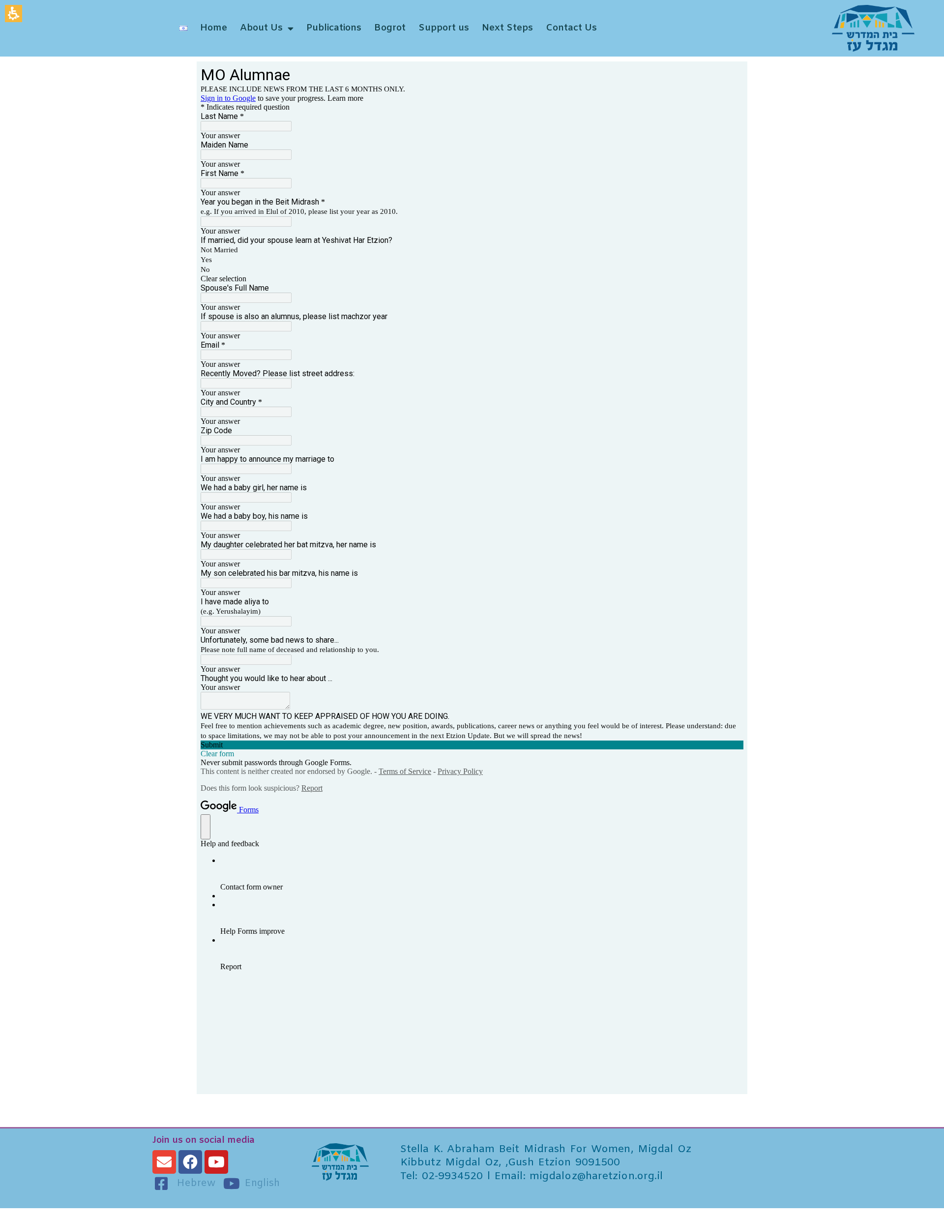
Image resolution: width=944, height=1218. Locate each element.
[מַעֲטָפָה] (164, 1162)
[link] (830, 28)
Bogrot (390, 28)
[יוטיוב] (216, 1162)
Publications (333, 28)
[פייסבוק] (190, 1162)
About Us (261, 28)
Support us (443, 28)
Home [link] (213, 28)
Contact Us (571, 28)
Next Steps (507, 28)
